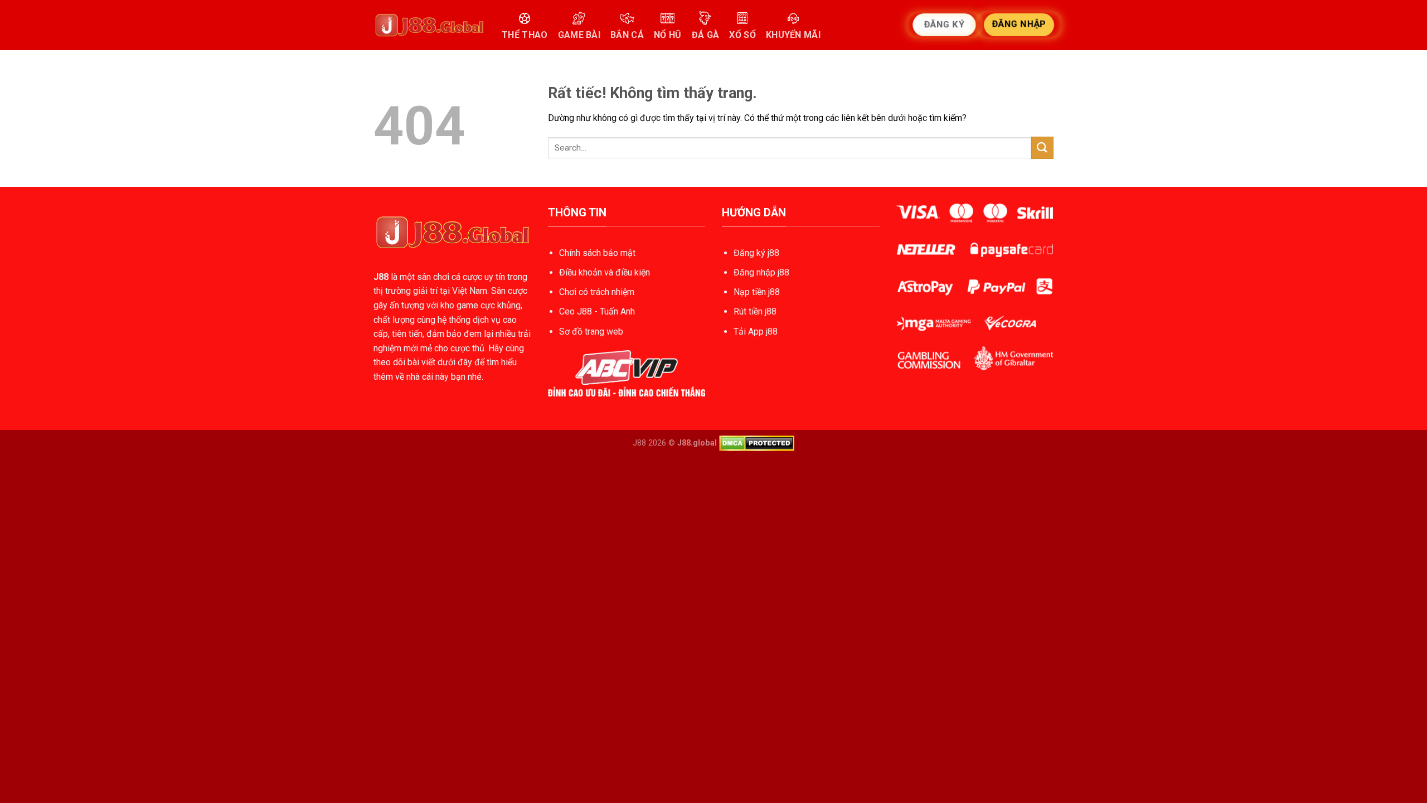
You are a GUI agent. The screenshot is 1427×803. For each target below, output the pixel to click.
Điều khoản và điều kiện (604, 272)
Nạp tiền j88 (757, 292)
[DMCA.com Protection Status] (756, 443)
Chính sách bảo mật (597, 253)
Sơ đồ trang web (591, 331)
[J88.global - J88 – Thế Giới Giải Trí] (429, 25)
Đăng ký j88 (756, 253)
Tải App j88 (756, 331)
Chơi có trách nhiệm (596, 292)
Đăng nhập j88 (761, 272)
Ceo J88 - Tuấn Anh (597, 311)
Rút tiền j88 (755, 311)
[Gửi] (1042, 147)
